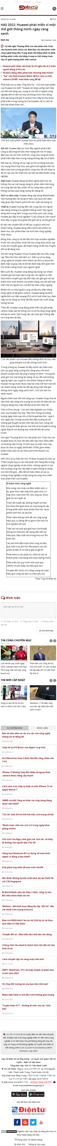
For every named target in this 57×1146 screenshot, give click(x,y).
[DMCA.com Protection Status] (9, 1131)
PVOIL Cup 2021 (30, 1051)
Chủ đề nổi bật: (12, 1034)
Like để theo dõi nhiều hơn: (28, 1102)
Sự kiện (13, 19)
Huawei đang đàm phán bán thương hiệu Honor (28, 72)
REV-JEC (39, 2)
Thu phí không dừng (33, 1041)
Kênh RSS (20, 1144)
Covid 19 (30, 1047)
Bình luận (42, 728)
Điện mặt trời (15, 1037)
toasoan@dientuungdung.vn (31, 1085)
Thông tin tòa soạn (36, 1144)
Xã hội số (4, 19)
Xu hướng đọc (15, 728)
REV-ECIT (27, 2)
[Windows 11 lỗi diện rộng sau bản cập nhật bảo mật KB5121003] (38, 698)
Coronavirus (40, 1047)
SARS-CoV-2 (20, 1047)
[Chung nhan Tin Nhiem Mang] (28, 1139)
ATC (16, 2)
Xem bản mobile (28, 1090)
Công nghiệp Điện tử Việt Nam (35, 1037)
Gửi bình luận (47, 630)
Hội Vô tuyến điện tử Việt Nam (33, 1034)
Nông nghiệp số (29, 1044)
